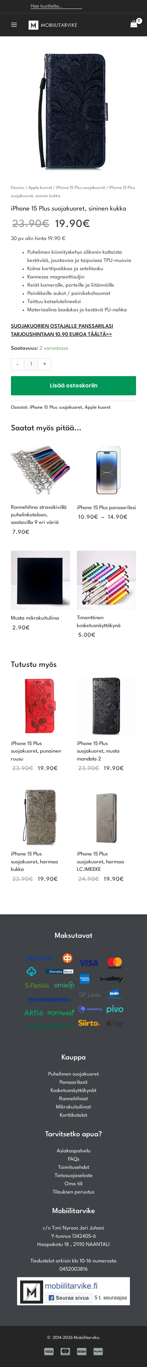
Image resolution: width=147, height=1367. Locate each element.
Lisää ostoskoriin (73, 385)
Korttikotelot (73, 1115)
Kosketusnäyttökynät (73, 1090)
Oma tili (74, 1184)
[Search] (90, 6)
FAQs (73, 1159)
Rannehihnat (73, 1099)
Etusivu (17, 188)
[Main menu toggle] (14, 24)
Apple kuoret (40, 188)
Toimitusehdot (73, 1167)
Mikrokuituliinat (73, 1107)
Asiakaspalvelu (74, 1151)
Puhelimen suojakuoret (73, 1074)
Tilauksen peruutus (73, 1192)
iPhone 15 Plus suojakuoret (80, 188)
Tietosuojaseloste (74, 1175)
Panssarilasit (73, 1082)
